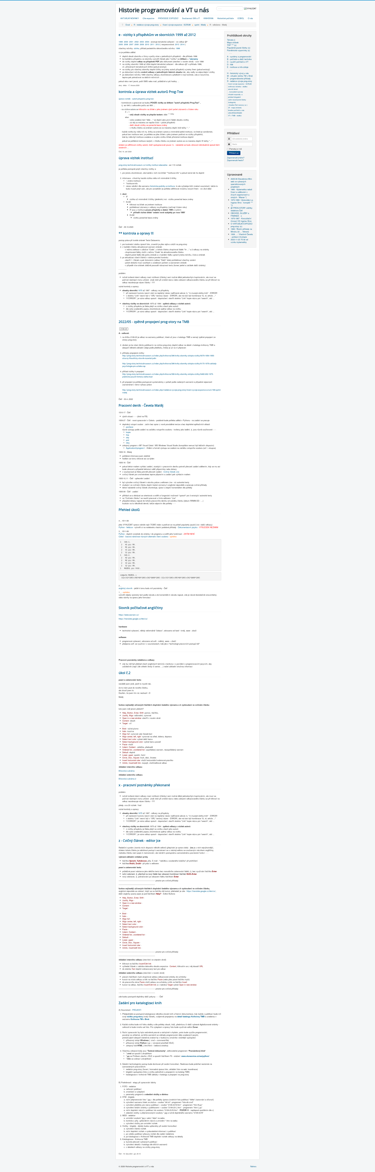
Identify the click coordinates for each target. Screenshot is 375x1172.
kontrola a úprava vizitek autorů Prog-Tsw (151, 91)
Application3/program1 (135, 448)
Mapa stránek (233, 42)
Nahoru (253, 1166)
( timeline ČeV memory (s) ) (238, 105)
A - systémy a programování (239, 56)
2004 (147, 41)
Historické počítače (225, 18)
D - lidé (230, 64)
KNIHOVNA (208, 18)
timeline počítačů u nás (236, 110)
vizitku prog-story (135, 1016)
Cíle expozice (148, 18)
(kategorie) (232, 102)
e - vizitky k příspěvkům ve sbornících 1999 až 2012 (157, 34)
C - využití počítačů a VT (237, 62)
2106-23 (123, 329)
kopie (128, 432)
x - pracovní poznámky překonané (144, 785)
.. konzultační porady (235, 92)
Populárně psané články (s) (238, 47)
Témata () (231, 40)
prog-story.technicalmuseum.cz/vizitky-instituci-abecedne (143, 165)
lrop (127, 434)
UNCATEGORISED (235, 113)
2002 (136, 41)
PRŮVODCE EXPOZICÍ (168, 18)
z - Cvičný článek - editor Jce (139, 840)
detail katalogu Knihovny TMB (191, 1016)
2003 (142, 41)
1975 (140, 290)
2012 (158, 44)
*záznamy (193, 58)
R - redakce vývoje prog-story (239, 81)
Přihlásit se (233, 152)
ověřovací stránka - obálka (237, 86)
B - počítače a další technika (239, 59)
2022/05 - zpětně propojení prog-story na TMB (154, 321)
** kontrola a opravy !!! (136, 233)
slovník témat (233, 89)
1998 (178, 48)
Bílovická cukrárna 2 (127, 778)
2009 (142, 44)
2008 (136, 44)
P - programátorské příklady (239, 78)
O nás (250, 18)
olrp (127, 437)
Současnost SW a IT (191, 18)
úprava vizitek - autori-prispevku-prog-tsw (136, 98)
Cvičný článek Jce (171, 471)
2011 (152, 44)
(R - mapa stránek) (235, 107)
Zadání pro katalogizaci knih (140, 1003)
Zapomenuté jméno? (235, 157)
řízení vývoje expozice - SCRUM (240, 84)
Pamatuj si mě (235, 149)
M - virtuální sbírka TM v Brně (240, 76)
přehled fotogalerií (234, 97)
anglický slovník (126, 588)
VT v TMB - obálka (234, 115)
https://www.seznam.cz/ (129, 614)
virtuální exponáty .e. (235, 94)
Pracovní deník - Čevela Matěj (141, 405)
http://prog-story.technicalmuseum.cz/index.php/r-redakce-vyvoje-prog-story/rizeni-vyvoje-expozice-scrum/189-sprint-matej (171, 391)
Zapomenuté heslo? (235, 160)
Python (122, 533)
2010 (147, 44)
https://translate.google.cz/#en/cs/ (133, 618)
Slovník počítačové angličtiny (141, 607)
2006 (126, 44)
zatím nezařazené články (237, 99)
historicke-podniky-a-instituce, (162, 186)
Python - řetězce (126, 527)
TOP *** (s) (231, 45)
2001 (131, 41)
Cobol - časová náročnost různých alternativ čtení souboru (143, 536)
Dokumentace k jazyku (187, 527)
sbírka (136, 48)
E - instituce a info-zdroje (237, 67)
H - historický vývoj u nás (238, 73)
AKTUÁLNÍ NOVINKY (129, 18)
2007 (131, 44)
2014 (182, 44)
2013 (177, 44)
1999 (121, 41)
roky (128, 442)
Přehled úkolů (129, 509)
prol (127, 440)
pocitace (129, 426)
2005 (121, 44)
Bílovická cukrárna (126, 770)
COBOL (240, 18)
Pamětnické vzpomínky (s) (238, 50)
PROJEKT (136, 1009)
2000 (126, 41)
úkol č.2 (125, 672)
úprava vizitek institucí (136, 158)
